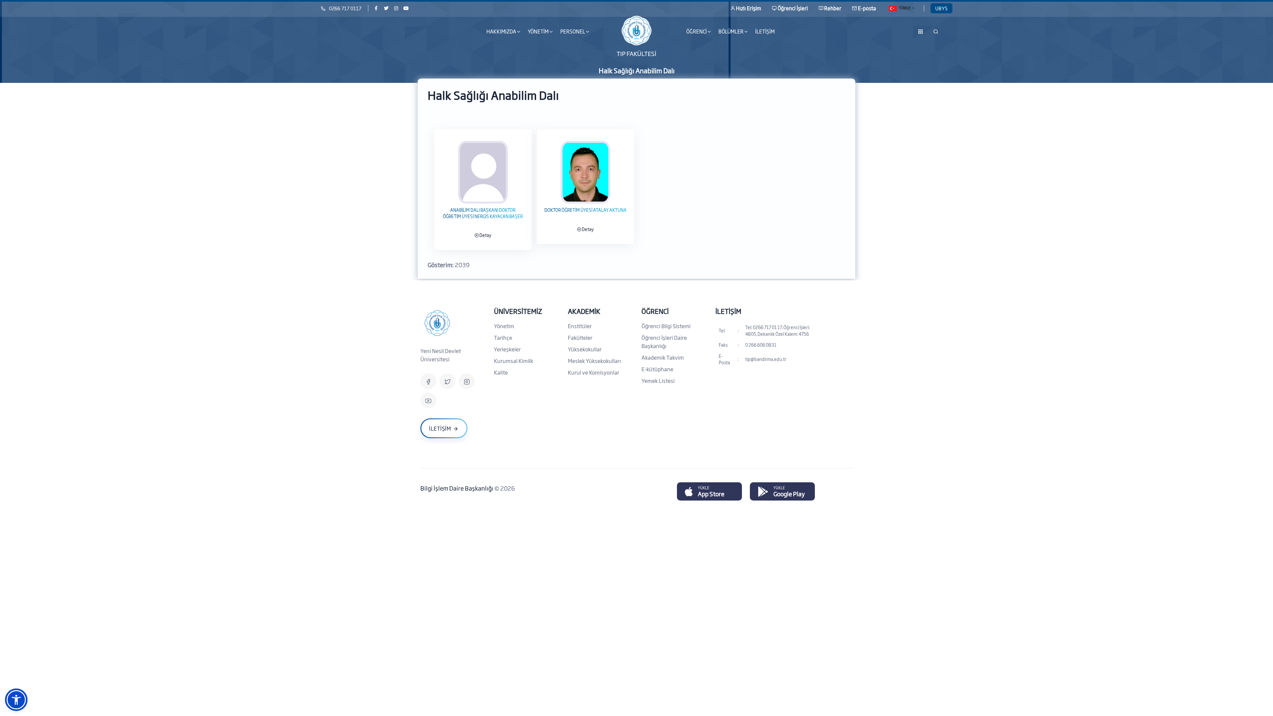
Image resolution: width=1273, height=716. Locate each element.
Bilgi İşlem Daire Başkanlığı (457, 488)
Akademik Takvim (662, 357)
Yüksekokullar (585, 349)
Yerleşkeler (507, 349)
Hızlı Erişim (748, 8)
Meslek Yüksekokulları (594, 361)
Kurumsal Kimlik (513, 361)
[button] (16, 699)
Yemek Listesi (658, 381)
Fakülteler (580, 337)
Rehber (832, 8)
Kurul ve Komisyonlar (593, 372)
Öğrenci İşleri (793, 8)
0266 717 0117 (345, 8)
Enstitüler (580, 326)
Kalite (501, 372)
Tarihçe (503, 337)
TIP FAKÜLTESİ (636, 53)
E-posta (867, 8)
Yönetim (504, 326)
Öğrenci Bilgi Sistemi (666, 326)
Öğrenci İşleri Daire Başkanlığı (664, 341)
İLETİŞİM (765, 31)
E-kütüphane (657, 369)
